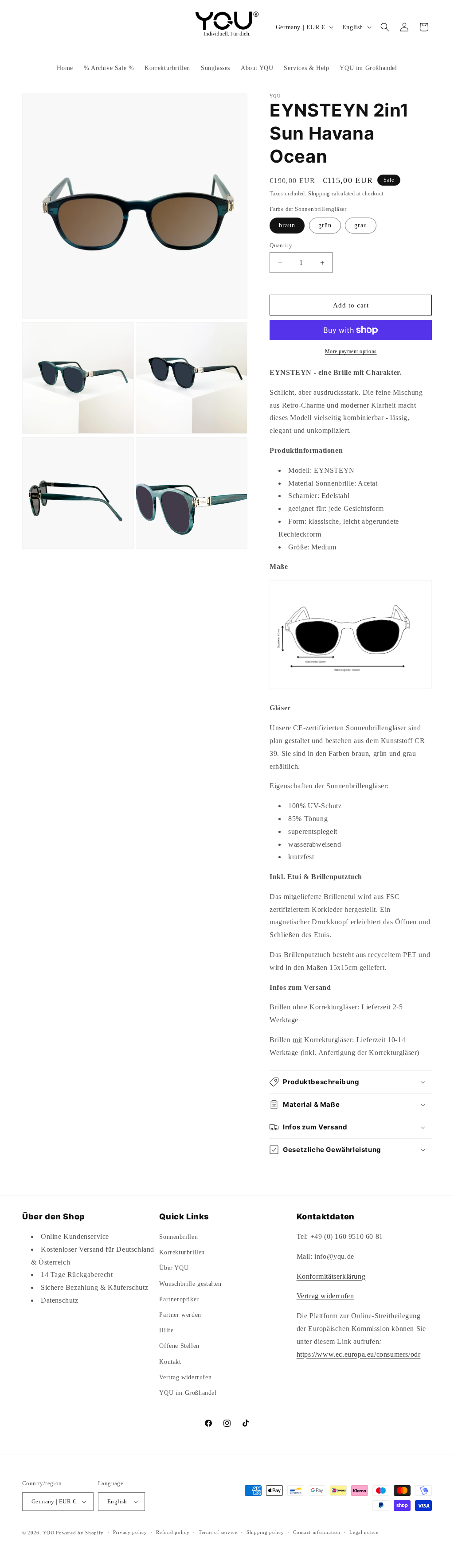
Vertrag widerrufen (185, 1377)
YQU (49, 1532)
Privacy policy (130, 1532)
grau (360, 225)
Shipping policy (265, 1532)
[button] (385, 27)
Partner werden (180, 1315)
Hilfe (166, 1330)
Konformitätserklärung (331, 1276)
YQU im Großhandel (187, 1393)
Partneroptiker (179, 1299)
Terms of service (218, 1532)
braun (287, 225)
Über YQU (173, 1268)
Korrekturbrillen (182, 1252)
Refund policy (172, 1532)
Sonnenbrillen (178, 1237)
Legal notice (363, 1532)
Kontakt (170, 1361)
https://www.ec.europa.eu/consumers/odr (359, 1354)
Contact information (316, 1532)
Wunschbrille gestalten (190, 1284)
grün (325, 225)
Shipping (319, 194)
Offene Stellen (179, 1346)
